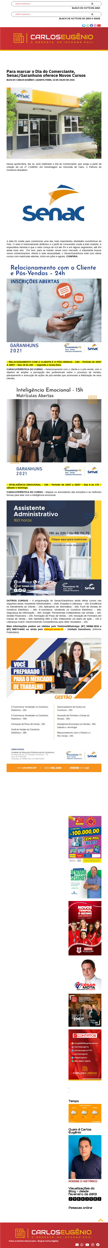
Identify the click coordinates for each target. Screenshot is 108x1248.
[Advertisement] (54, 797)
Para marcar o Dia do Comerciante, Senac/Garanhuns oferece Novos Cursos (46, 73)
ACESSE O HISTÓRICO (82, 1181)
